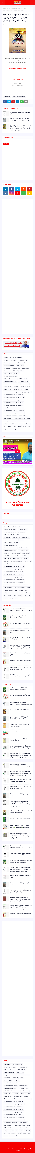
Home (4, 8)
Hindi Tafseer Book (17, 389)
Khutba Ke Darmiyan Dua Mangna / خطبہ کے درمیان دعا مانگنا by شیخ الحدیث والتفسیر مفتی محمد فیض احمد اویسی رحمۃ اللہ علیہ (20, 836)
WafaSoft (6, 24)
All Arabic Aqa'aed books (10, 363)
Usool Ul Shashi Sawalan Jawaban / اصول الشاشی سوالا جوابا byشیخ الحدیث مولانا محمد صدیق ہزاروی (21, 907)
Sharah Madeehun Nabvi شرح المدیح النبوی (19, 631)
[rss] (29, 193)
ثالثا (13, 423)
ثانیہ (16, 423)
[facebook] (11, 189)
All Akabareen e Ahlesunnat (10, 360)
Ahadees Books (7, 357)
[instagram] (11, 193)
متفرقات (5, 429)
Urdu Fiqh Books (19, 421)
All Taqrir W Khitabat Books (10, 381)
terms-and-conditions (14, 1146)
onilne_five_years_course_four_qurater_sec (13, 400)
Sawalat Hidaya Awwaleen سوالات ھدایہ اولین (20, 654)
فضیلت (24, 426)
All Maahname (7, 371)
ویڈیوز (16, 429)
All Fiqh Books (10, 8)
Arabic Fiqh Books (15, 384)
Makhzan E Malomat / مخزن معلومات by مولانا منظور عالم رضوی (20, 668)
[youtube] (17, 193)
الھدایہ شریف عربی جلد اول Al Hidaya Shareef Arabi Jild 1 (19, 739)
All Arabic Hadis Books (9, 365)
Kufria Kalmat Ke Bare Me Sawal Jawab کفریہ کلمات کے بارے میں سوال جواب (20, 119)
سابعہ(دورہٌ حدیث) (12, 426)
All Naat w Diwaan (8, 373)
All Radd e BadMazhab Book (10, 376)
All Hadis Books (16, 368)
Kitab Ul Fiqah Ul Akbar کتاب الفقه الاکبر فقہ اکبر (20, 113)
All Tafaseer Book (23, 378)
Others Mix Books (23, 415)
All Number (16, 373)
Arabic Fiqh (6, 384)
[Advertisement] (17, 266)
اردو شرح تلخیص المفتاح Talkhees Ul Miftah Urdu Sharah (19, 725)
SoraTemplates (14, 1149)
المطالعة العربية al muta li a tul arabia (19, 709)
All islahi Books (25, 368)
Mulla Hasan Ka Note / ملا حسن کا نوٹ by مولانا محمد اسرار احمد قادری (20, 780)
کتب (29, 426)
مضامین (11, 429)
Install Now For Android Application (17, 503)
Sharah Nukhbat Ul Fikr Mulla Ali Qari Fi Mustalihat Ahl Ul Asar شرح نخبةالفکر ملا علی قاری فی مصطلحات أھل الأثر (20, 646)
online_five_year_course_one (10, 415)
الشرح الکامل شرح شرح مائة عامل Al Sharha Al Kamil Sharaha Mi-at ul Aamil (20, 718)
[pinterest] (29, 189)
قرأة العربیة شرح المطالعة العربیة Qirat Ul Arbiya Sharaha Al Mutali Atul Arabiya (20, 747)
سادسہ (19, 426)
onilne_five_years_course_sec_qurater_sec (13, 407)
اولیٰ (9, 423)
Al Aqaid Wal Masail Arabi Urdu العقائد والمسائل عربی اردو (20, 638)
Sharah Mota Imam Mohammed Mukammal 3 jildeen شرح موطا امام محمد (21, 609)
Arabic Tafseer (7, 386)
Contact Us (18, 1144)
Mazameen (6, 392)
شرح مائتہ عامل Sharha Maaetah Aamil (20, 818)
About (11, 1144)
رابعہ (5, 426)
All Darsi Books (20, 365)
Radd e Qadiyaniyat (8, 418)
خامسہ (21, 423)
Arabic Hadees (25, 384)
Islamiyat (26, 389)
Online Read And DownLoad (17, 68)
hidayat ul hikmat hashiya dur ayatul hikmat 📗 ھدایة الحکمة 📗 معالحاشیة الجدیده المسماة (19, 827)
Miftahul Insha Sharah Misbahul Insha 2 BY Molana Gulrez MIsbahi (21, 811)
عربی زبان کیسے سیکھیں (16, 731)
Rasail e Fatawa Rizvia (20, 418)
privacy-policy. (27, 1144)
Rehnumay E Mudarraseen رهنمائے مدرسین (21, 660)
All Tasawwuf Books (23, 381)
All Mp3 (21, 371)
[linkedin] (5, 189)
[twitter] (17, 189)
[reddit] (23, 189)
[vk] (5, 193)
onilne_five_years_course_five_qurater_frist (21, 392)
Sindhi (28, 418)
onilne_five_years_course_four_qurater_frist (14, 397)
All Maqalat (15, 371)
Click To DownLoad (17, 79)
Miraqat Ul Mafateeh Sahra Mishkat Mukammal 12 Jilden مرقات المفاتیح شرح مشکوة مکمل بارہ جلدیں (21, 899)
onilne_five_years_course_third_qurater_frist (14, 410)
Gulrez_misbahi (7, 389)
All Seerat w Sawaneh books (19, 96)
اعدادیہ (26, 421)
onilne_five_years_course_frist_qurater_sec (13, 402)
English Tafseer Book (25, 386)
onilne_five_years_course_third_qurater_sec (14, 413)
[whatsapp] (23, 193)
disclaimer (24, 1146)
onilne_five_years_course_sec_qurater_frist (13, 405)
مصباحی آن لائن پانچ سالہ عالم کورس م (20, 623)
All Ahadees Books (17, 357)
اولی (5, 423)
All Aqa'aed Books (23, 360)
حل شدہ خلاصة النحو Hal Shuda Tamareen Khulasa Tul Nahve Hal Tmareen (21, 617)
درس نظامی (27, 423)
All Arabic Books (21, 363)
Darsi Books (15, 386)
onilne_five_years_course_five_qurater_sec (13, 394)
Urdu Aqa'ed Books (8, 421)
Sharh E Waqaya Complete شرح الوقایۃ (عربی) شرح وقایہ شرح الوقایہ (20, 675)
